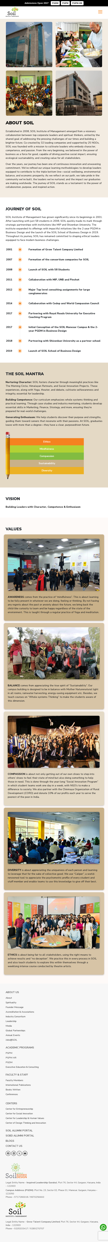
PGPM (65, 3)
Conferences (12, 1094)
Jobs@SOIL (11, 1039)
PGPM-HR (77, 3)
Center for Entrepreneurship (19, 1108)
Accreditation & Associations (20, 1011)
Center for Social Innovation (19, 1113)
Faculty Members (14, 1080)
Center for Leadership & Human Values (25, 1118)
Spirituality (11, 1002)
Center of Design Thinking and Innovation (26, 1122)
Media (9, 1025)
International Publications (18, 1085)
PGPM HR (11, 1057)
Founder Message (14, 1007)
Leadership (11, 1021)
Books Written (13, 1089)
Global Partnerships (15, 1030)
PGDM (55, 3)
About (9, 997)
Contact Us (14, 1146)
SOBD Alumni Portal (20, 1135)
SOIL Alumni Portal (19, 1130)
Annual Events (13, 1035)
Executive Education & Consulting (22, 1067)
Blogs (10, 1141)
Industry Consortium (15, 1016)
